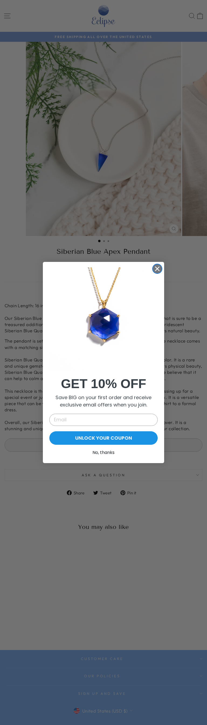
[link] (103, 319)
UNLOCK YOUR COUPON (103, 438)
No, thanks (103, 452)
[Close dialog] (157, 268)
